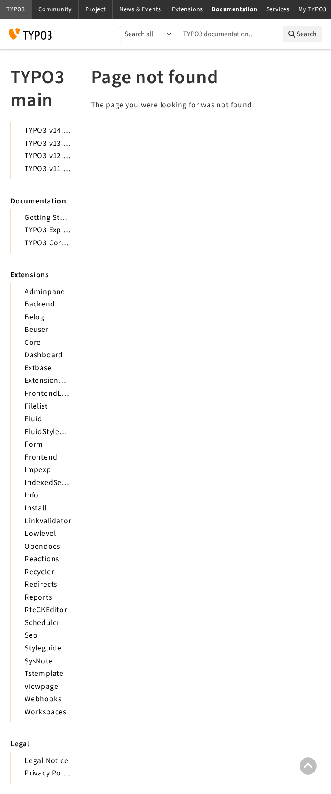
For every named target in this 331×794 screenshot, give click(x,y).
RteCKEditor (46, 609)
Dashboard (44, 355)
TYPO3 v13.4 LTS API (60, 143)
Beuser (37, 329)
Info (32, 495)
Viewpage (41, 686)
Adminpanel (46, 291)
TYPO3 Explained (54, 230)
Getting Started (52, 217)
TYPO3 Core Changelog (65, 243)
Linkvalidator (48, 521)
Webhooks (43, 699)
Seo (31, 635)
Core (33, 342)
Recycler (39, 571)
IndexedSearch (51, 482)
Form (34, 444)
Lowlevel (40, 533)
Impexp (38, 469)
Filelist (36, 406)
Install (36, 508)
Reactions (42, 558)
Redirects (41, 584)
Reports (38, 597)
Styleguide (43, 648)
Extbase (38, 368)
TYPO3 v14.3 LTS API (60, 130)
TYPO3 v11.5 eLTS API (62, 168)
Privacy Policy (49, 773)
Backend (40, 304)
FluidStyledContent (59, 431)
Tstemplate (44, 673)
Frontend (41, 457)
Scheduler (42, 622)
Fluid (33, 418)
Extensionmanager (57, 380)
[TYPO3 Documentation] (30, 34)
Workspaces (45, 711)
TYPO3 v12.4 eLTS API (62, 155)
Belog (34, 317)
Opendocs (42, 546)
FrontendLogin (51, 393)
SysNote (39, 661)
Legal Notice (47, 760)
